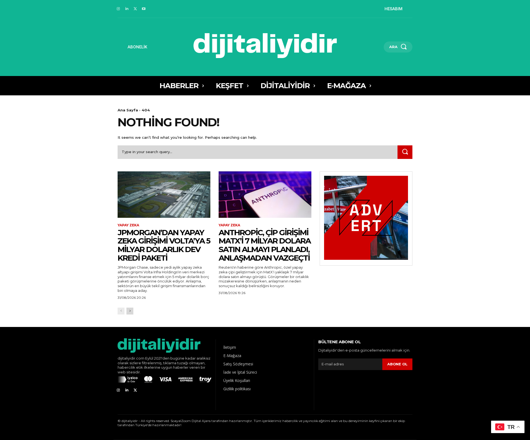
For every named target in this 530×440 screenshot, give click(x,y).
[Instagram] (118, 9)
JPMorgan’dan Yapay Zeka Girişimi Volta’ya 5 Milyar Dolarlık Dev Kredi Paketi (164, 245)
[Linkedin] (127, 9)
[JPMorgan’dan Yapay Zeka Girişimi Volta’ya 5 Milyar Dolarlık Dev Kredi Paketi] (164, 194)
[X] (135, 9)
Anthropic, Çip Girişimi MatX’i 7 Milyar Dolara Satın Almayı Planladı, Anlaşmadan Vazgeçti (265, 245)
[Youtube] (144, 9)
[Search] (405, 152)
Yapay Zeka (128, 225)
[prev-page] (121, 311)
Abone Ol (397, 364)
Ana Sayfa (128, 110)
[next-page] (129, 311)
